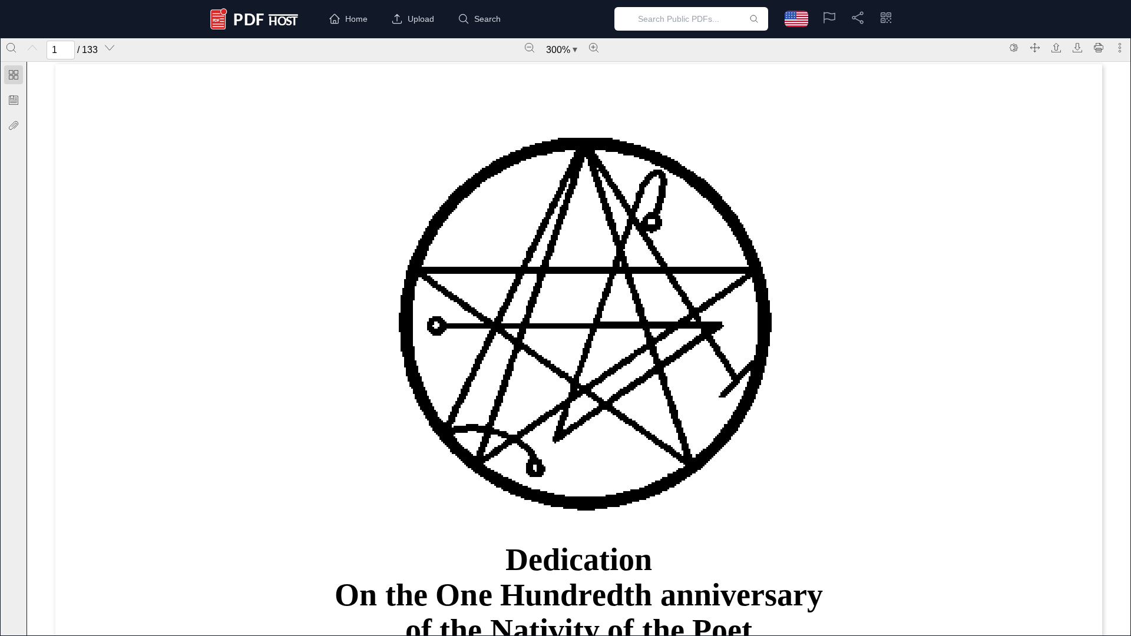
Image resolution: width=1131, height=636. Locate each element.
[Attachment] (13, 125)
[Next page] (109, 47)
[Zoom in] (593, 47)
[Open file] (1056, 47)
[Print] (1098, 47)
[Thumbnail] (13, 74)
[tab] (13, 77)
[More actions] (1119, 47)
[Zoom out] (529, 47)
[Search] (11, 47)
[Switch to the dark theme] (1013, 47)
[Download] (1077, 47)
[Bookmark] (13, 100)
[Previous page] (32, 47)
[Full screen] (1035, 47)
